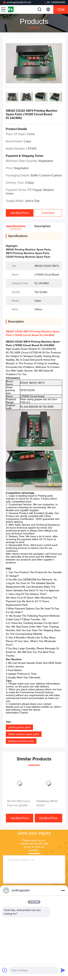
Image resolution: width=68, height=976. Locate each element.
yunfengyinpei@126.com (19, 2)
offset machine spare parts (23, 734)
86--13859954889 (56, 2)
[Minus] (63, 890)
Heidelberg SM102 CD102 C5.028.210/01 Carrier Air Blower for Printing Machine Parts (48, 804)
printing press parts (19, 727)
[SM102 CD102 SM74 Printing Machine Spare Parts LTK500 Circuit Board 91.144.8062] (34, 63)
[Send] (63, 970)
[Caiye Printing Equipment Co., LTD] (15, 9)
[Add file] (4, 970)
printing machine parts (21, 741)
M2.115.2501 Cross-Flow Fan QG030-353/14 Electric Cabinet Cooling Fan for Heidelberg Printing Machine (19, 804)
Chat (61, 9)
